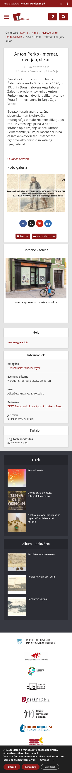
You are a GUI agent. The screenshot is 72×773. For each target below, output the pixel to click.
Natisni (23, 236)
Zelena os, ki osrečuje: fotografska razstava (40, 494)
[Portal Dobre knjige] (36, 728)
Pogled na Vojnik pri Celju (41, 576)
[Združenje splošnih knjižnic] (36, 742)
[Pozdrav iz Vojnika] (17, 606)
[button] (57, 289)
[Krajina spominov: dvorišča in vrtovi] (36, 278)
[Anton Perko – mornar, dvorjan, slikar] (36, 193)
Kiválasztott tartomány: (24, 3)
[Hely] (52, 16)
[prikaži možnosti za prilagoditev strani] (61, 3)
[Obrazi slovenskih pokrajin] (36, 714)
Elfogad (12, 766)
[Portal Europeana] (36, 671)
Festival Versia (35, 470)
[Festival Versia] (17, 478)
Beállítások (50, 766)
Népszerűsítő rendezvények (23, 368)
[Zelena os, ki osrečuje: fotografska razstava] (17, 500)
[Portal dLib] (36, 686)
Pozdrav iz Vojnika (37, 599)
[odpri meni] (6, 17)
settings (44, 760)
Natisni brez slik (45, 236)
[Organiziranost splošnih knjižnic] (36, 656)
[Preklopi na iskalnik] (63, 16)
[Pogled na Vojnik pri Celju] (17, 584)
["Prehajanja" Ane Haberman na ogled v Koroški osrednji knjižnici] (17, 522)
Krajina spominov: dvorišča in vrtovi (36, 302)
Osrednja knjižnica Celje (44, 71)
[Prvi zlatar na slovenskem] (17, 562)
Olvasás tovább (18, 159)
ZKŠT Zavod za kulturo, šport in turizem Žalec (34, 406)
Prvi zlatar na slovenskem (41, 554)
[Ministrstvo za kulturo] (36, 642)
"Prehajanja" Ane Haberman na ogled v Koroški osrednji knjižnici (44, 518)
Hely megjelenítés (18, 342)
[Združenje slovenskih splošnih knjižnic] (36, 700)
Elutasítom (30, 766)
